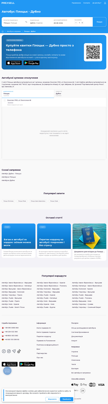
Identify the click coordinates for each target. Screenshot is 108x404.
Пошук (99, 22)
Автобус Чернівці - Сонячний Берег (86, 307)
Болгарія (74, 369)
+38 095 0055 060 (12, 328)
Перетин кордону (44, 336)
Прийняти (67, 399)
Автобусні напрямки (14, 31)
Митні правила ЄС (44, 328)
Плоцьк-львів (54, 201)
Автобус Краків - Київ (45, 304)
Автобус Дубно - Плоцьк (11, 174)
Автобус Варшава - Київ (81, 301)
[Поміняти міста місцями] (26, 22)
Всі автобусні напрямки (80, 373)
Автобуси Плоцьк (9, 177)
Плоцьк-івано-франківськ (38, 201)
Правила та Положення (46, 341)
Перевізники (76, 3)
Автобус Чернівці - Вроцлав (83, 292)
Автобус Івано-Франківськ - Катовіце (17, 286)
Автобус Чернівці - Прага (12, 295)
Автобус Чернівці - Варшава (48, 292)
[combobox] (30, 23)
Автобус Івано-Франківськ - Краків (51, 283)
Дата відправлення (60, 20)
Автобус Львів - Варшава (82, 295)
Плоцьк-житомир (8, 201)
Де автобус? (96, 3)
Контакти (86, 3)
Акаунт (74, 341)
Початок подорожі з (10, 20)
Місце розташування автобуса (83, 328)
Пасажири (78, 20)
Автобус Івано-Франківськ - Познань (52, 286)
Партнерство (42, 353)
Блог (38, 349)
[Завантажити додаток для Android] (31, 62)
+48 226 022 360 (11, 332)
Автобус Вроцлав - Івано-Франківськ (17, 289)
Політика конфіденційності (48, 345)
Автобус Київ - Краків (10, 304)
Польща (74, 356)
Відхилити (52, 399)
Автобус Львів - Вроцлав (12, 298)
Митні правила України (46, 332)
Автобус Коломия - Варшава (48, 289)
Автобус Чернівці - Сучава (82, 304)
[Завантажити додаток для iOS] (14, 62)
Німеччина (75, 360)
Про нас (40, 358)
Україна (74, 352)
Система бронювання (80, 332)
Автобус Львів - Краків (46, 295)
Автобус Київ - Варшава (46, 301)
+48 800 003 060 (11, 336)
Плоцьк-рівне (22, 201)
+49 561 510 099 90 (12, 339)
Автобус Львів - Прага (10, 301)
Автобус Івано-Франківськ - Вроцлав (87, 283)
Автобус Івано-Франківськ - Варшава (17, 283)
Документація (77, 336)
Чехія (73, 364)
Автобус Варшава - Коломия (13, 292)
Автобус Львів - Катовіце (47, 298)
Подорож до (34, 20)
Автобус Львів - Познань (82, 298)
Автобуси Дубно (8, 180)
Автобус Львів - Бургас (46, 307)
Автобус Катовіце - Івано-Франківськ (87, 286)
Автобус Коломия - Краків (82, 289)
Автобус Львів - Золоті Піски (13, 307)
